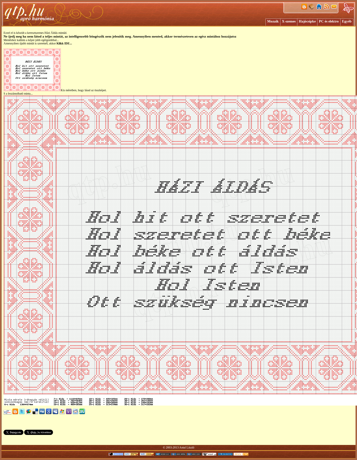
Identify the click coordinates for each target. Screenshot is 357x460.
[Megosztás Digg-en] (42, 413)
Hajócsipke (307, 21)
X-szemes (289, 21)
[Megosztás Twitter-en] (22, 413)
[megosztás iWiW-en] (8, 413)
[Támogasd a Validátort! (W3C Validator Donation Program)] (225, 454)
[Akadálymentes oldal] (209, 454)
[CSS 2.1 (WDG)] (194, 454)
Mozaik (273, 21)
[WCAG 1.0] (162, 454)
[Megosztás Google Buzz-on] (29, 413)
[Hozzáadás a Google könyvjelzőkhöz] (49, 413)
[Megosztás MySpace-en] (55, 413)
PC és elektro (329, 21)
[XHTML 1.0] (131, 454)
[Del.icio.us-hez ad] (35, 413)
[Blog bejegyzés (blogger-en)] (15, 413)
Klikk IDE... (64, 43)
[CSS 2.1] (147, 454)
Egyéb (347, 21)
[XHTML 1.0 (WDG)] (178, 454)
